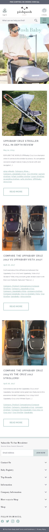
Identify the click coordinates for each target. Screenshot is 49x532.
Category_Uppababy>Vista (14, 291)
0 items (44, 15)
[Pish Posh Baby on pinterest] (17, 522)
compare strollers (34, 291)
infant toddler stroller (20, 177)
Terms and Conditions (27, 529)
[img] (24, 113)
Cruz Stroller (32, 174)
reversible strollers (11, 179)
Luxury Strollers (37, 177)
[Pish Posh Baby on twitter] (7, 522)
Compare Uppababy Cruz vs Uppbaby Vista (21, 294)
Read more (16, 192)
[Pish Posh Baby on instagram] (12, 522)
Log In (5, 15)
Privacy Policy (41, 529)
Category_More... (22, 171)
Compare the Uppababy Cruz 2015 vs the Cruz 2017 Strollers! (23, 374)
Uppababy (15, 297)
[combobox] (20, 20)
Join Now (40, 453)
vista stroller (25, 297)
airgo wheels (8, 171)
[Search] (37, 20)
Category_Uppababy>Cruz (14, 174)
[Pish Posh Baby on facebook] (2, 522)
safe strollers (26, 179)
